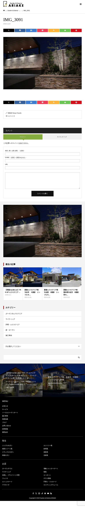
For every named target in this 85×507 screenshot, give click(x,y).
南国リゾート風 (7, 449)
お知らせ (5, 406)
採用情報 (5, 429)
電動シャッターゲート (51, 468)
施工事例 (9, 335)
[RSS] (51, 493)
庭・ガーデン (10, 330)
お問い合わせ (6, 425)
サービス (5, 409)
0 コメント (23, 136)
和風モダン (5, 455)
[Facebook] (33, 493)
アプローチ (5, 485)
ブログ (4, 422)
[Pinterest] (45, 493)
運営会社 (5, 432)
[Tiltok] (42, 493)
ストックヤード (7, 481)
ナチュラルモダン (8, 452)
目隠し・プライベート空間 (10, 475)
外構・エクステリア (13, 324)
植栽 (45, 472)
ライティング (10, 319)
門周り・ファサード (50, 481)
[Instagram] (39, 493)
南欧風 (46, 452)
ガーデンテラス (7, 468)
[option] (21, 380)
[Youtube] (48, 493)
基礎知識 (5, 419)
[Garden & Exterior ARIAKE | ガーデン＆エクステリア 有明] (13, 4)
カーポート (47, 475)
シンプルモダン (7, 445)
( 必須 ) (14, 150)
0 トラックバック (62, 136)
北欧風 (46, 455)
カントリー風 (48, 445)
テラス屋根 (47, 478)
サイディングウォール (51, 485)
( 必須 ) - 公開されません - (15, 157)
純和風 (46, 449)
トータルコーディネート (10, 412)
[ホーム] (4, 10)
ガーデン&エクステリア (14, 314)
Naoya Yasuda (17, 113)
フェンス (5, 478)
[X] (36, 493)
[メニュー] (80, 4)
